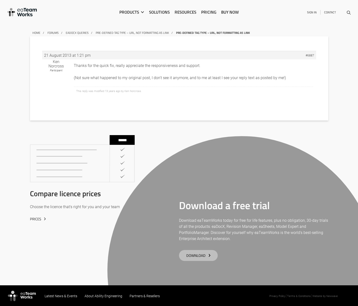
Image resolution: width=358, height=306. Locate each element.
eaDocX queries (77, 32)
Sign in (312, 12)
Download (196, 255)
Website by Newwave (325, 296)
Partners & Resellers (145, 296)
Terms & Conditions (299, 296)
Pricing (208, 12)
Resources (185, 12)
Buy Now (230, 12)
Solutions (159, 12)
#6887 (310, 55)
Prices (35, 219)
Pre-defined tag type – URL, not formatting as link (132, 32)
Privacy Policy (277, 296)
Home (36, 32)
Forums (53, 32)
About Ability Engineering (103, 296)
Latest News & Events (61, 296)
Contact (330, 12)
